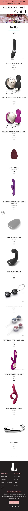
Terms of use (17, 476)
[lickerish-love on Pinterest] (15, 506)
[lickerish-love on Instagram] (19, 506)
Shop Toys (3, 479)
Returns (16, 479)
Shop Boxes (4, 476)
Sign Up (14, 502)
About (2, 485)
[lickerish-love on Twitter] (12, 506)
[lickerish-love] (14, 470)
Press (2, 488)
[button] (14, 70)
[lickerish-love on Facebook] (9, 506)
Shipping (16, 485)
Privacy (15, 482)
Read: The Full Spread (6, 482)
